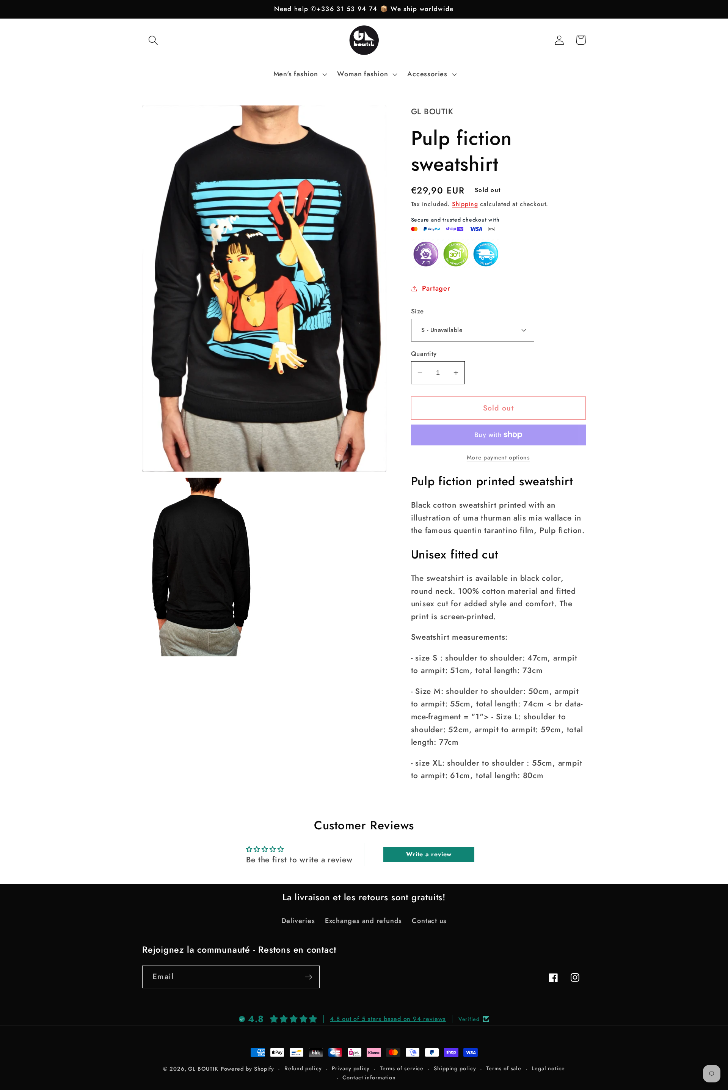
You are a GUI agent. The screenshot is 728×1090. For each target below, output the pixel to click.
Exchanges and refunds (363, 921)
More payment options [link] (498, 457)
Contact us (429, 921)
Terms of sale (503, 1068)
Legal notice (548, 1068)
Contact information (368, 1077)
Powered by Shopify (247, 1069)
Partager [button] (436, 288)
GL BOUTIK (203, 1069)
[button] (153, 40)
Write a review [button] (429, 854)
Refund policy (303, 1068)
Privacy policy (351, 1068)
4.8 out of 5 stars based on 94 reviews (388, 1019)
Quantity (424, 353)
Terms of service (402, 1068)
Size (417, 311)
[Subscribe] (308, 977)
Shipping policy (455, 1068)
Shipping (465, 204)
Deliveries (298, 921)
